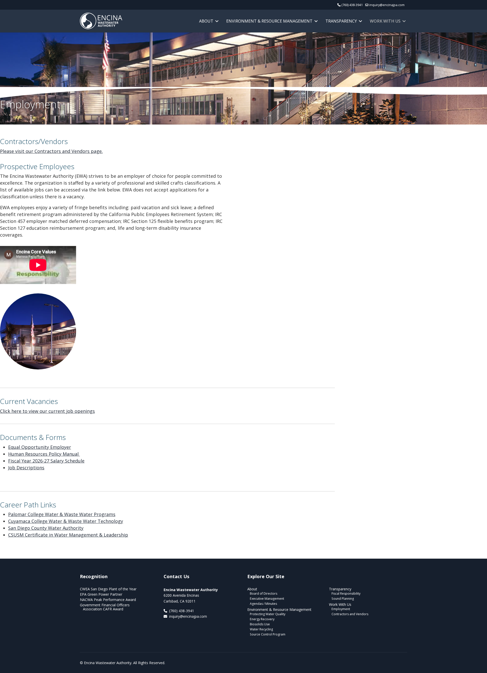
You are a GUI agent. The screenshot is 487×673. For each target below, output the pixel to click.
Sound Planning (343, 598)
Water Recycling (261, 629)
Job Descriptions (26, 468)
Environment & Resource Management (269, 21)
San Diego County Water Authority (45, 528)
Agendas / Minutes (263, 603)
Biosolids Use (260, 624)
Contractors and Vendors (350, 614)
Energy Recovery (262, 619)
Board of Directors (263, 593)
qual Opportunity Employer (41, 447)
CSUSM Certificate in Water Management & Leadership (68, 535)
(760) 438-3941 (352, 5)
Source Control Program (267, 634)
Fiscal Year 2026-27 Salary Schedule (46, 461)
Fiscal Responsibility (346, 593)
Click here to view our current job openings (47, 411)
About (206, 21)
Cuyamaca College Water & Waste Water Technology (65, 521)
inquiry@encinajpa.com (387, 5)
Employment (341, 609)
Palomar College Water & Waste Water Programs (61, 514)
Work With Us (385, 21)
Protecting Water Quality (267, 614)
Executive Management (267, 598)
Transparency (341, 21)
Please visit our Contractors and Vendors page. (51, 151)
